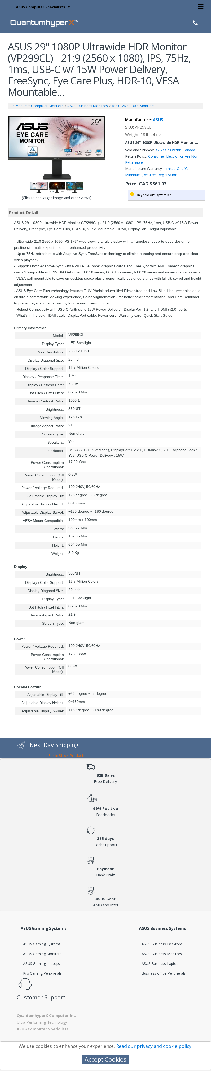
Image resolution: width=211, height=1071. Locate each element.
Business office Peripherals (164, 973)
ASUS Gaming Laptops (41, 963)
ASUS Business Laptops (161, 963)
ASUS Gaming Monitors (42, 953)
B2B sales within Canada (175, 150)
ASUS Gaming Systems (41, 943)
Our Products (18, 105)
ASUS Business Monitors (162, 953)
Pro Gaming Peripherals (42, 973)
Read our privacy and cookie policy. (154, 1046)
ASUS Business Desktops (162, 943)
